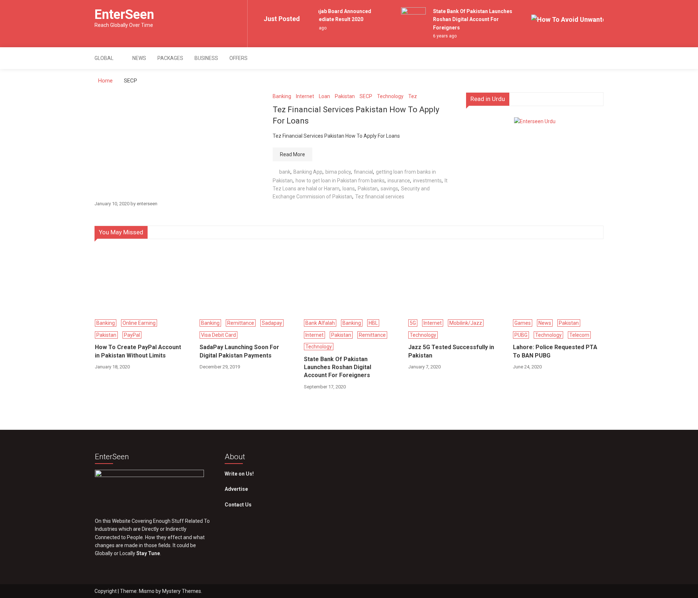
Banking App (307, 172)
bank (284, 172)
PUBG (520, 335)
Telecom (579, 335)
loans (348, 188)
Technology (390, 96)
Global (104, 58)
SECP (366, 96)
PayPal (132, 335)
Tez (412, 96)
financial (363, 172)
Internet (305, 96)
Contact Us (238, 505)
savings (389, 188)
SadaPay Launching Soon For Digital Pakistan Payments (239, 351)
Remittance (240, 323)
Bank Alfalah (320, 323)
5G (413, 323)
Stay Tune (148, 553)
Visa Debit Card (218, 335)
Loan (324, 96)
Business (206, 58)
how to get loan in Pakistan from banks (340, 180)
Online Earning (139, 323)
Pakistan (345, 96)
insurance (399, 180)
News (139, 58)
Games (522, 323)
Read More (292, 154)
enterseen (147, 203)
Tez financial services (379, 196)
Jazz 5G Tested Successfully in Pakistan (451, 351)
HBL (373, 323)
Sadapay (272, 323)
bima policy (338, 172)
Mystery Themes (181, 591)
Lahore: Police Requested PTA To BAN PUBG (555, 351)
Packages (170, 58)
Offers (238, 58)
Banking (282, 96)
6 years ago (441, 36)
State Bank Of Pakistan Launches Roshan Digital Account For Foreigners (469, 19)
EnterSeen (124, 14)
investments (427, 180)
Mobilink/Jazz (465, 323)
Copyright (106, 591)
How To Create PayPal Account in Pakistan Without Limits (138, 351)
